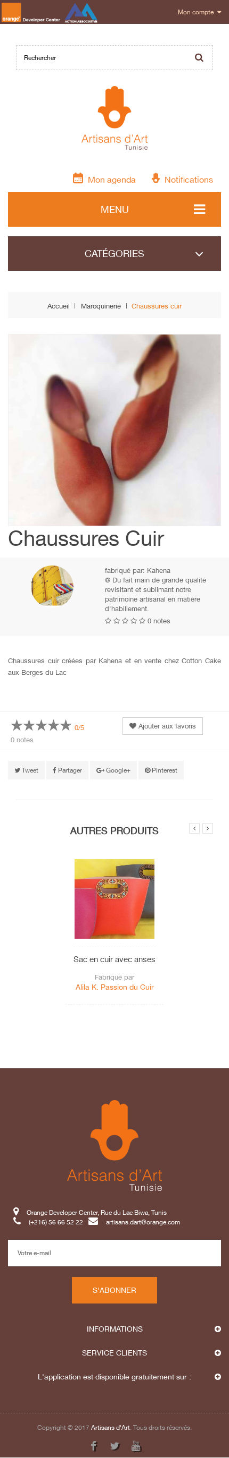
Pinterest (163, 770)
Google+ (117, 770)
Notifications (186, 179)
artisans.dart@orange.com (143, 1222)
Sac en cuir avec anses (114, 959)
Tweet (29, 770)
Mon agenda (110, 179)
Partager (69, 770)
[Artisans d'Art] (114, 118)
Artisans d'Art (110, 1427)
